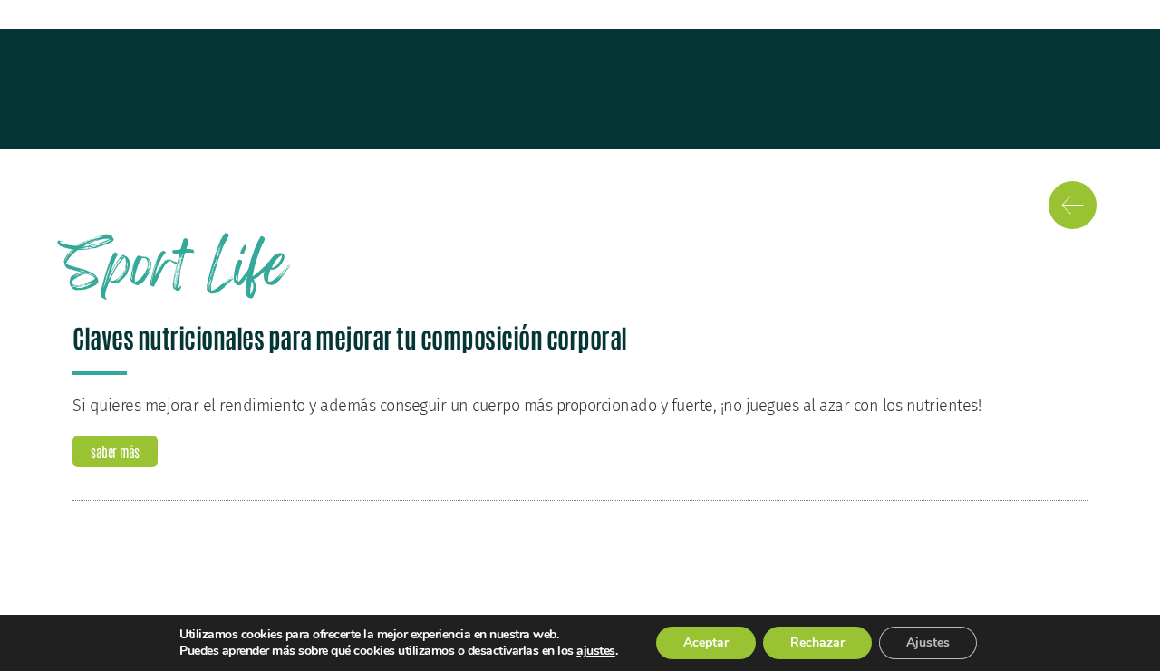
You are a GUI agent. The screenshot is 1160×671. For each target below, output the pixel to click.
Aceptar (706, 642)
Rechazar (817, 642)
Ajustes (928, 642)
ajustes (595, 651)
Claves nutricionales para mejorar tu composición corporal (349, 337)
